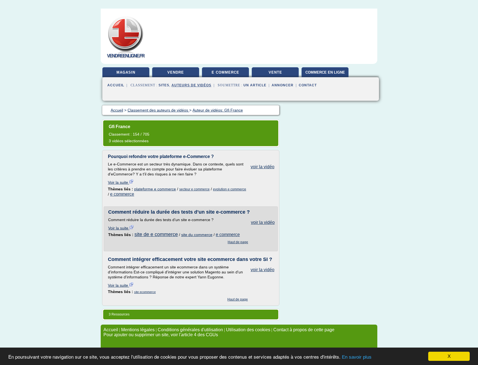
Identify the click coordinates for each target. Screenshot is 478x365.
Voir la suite (118, 182)
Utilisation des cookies (248, 329)
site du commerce (196, 234)
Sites (164, 85)
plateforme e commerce (155, 189)
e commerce (225, 72)
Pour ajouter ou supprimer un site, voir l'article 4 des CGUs (160, 334)
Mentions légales (138, 329)
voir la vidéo (262, 166)
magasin (125, 72)
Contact (308, 85)
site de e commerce (156, 234)
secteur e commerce (194, 189)
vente (275, 72)
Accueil (115, 85)
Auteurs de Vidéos (191, 85)
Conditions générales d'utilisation (190, 329)
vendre (175, 72)
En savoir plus (357, 357)
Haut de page (238, 242)
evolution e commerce (229, 189)
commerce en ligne (325, 72)
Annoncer (282, 85)
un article (254, 85)
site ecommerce (145, 292)
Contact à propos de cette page (303, 329)
